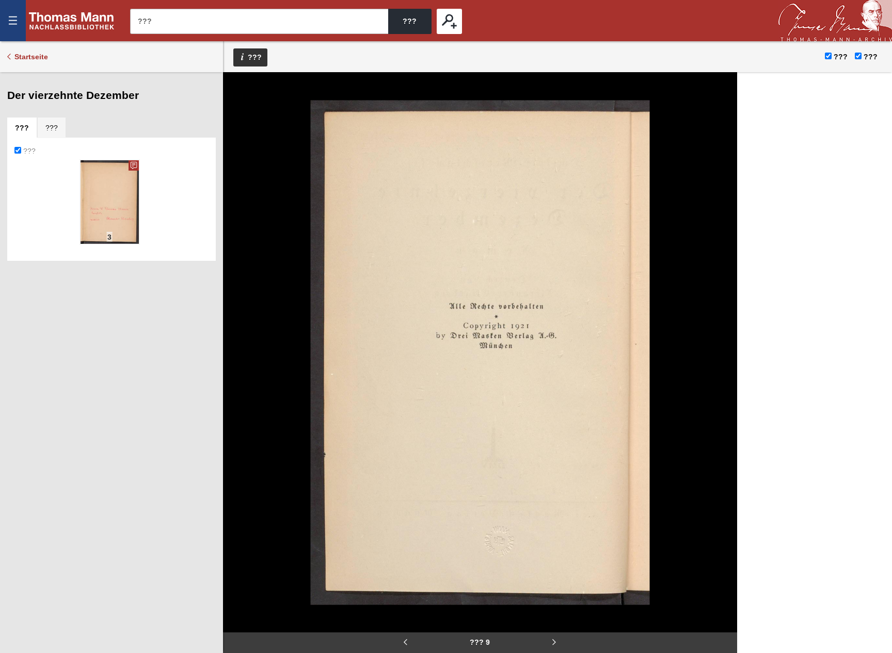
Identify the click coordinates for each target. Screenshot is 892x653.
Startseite (31, 57)
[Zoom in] (237, 149)
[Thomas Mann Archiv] (835, 20)
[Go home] (237, 118)
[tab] (22, 128)
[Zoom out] (237, 87)
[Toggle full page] (237, 180)
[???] (449, 21)
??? (72, 20)
